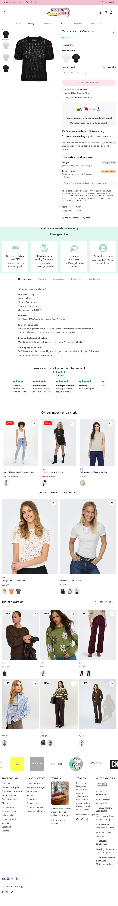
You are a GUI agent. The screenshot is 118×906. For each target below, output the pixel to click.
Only (66, 38)
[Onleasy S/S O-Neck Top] (88, 536)
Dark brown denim (82, 743)
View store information (78, 97)
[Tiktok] (36, 2)
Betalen (30, 795)
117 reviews (59, 375)
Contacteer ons (34, 783)
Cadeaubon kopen (10, 787)
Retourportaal (33, 803)
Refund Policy (8, 815)
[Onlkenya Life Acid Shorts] (59, 442)
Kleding (31, 23)
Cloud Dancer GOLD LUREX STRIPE (83, 483)
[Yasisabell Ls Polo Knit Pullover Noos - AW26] (59, 704)
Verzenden (32, 791)
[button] (111, 12)
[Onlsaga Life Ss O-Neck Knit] (30, 536)
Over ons (6, 783)
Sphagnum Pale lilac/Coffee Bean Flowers (43, 673)
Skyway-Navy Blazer (4, 743)
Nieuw (18, 23)
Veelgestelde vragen (36, 787)
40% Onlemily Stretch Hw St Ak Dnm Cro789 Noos (18, 472)
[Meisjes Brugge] (59, 12)
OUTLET (62, 23)
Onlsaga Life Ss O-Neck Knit (13, 580)
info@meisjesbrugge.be (83, 814)
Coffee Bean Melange (4, 673)
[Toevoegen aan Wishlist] (113, 32)
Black (76, 58)
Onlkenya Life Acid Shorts (52, 472)
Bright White (70, 591)
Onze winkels (95, 23)
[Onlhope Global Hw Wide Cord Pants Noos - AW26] (97, 635)
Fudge (82, 673)
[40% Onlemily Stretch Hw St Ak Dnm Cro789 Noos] (20, 442)
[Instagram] (31, 2)
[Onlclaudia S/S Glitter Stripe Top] (97, 442)
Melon (11, 591)
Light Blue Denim (6, 483)
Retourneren (32, 799)
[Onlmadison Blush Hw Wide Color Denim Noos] (97, 704)
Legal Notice (8, 826)
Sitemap (5, 830)
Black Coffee (88, 673)
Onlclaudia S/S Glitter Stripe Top (93, 472)
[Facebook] (27, 2)
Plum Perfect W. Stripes (43, 743)
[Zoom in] (51, 34)
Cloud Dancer (4, 591)
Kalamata (18, 591)
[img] (59, 372)
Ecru (66, 58)
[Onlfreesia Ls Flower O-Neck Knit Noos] (59, 635)
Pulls (79, 210)
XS (73, 74)
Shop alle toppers (102, 601)
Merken (47, 23)
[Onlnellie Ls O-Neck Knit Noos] (20, 635)
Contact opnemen (10, 799)
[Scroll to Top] (113, 893)
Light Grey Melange (77, 591)
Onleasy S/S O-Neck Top (70, 580)
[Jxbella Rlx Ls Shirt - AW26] (20, 704)
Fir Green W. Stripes (50, 743)
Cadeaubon (77, 23)
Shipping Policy (9, 811)
